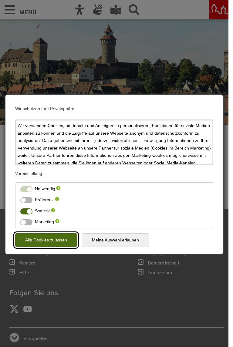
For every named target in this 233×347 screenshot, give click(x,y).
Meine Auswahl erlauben (115, 240)
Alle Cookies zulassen (46, 240)
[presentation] (58, 189)
